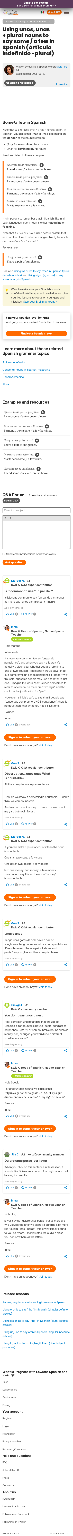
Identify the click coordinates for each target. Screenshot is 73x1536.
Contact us (8, 1485)
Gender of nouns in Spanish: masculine (26, 369)
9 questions (62, 84)
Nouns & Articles (38, 21)
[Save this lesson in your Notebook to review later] (20, 83)
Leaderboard (10, 1389)
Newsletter (9, 1433)
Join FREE (54, 12)
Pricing (6, 1405)
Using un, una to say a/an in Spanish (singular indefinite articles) (36, 1334)
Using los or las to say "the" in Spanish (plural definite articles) (35, 1323)
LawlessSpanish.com (14, 1506)
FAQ (5, 1462)
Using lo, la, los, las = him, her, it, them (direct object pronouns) (34, 1345)
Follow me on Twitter (14, 1521)
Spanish (10, 21)
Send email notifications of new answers (31, 554)
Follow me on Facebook (16, 1514)
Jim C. (15, 1154)
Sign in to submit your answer (30, 737)
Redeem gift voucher (14, 1449)
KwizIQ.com (9, 1498)
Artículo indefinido (14, 362)
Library (22, 21)
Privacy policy (11, 1533)
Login (6, 1426)
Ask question (14, 562)
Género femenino (13, 377)
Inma (14, 627)
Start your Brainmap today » (40, 301)
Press (6, 1477)
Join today (45, 745)
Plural (6, 384)
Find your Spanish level (36, 333)
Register (7, 1418)
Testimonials (9, 1397)
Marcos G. (18, 580)
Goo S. (15, 763)
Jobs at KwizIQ (11, 1470)
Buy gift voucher (12, 1441)
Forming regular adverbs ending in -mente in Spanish (34, 1302)
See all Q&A (11, 500)
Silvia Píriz (62, 66)
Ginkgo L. (17, 1005)
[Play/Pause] (42, 165)
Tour (5, 1381)
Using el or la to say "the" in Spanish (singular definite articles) (35, 1311)
